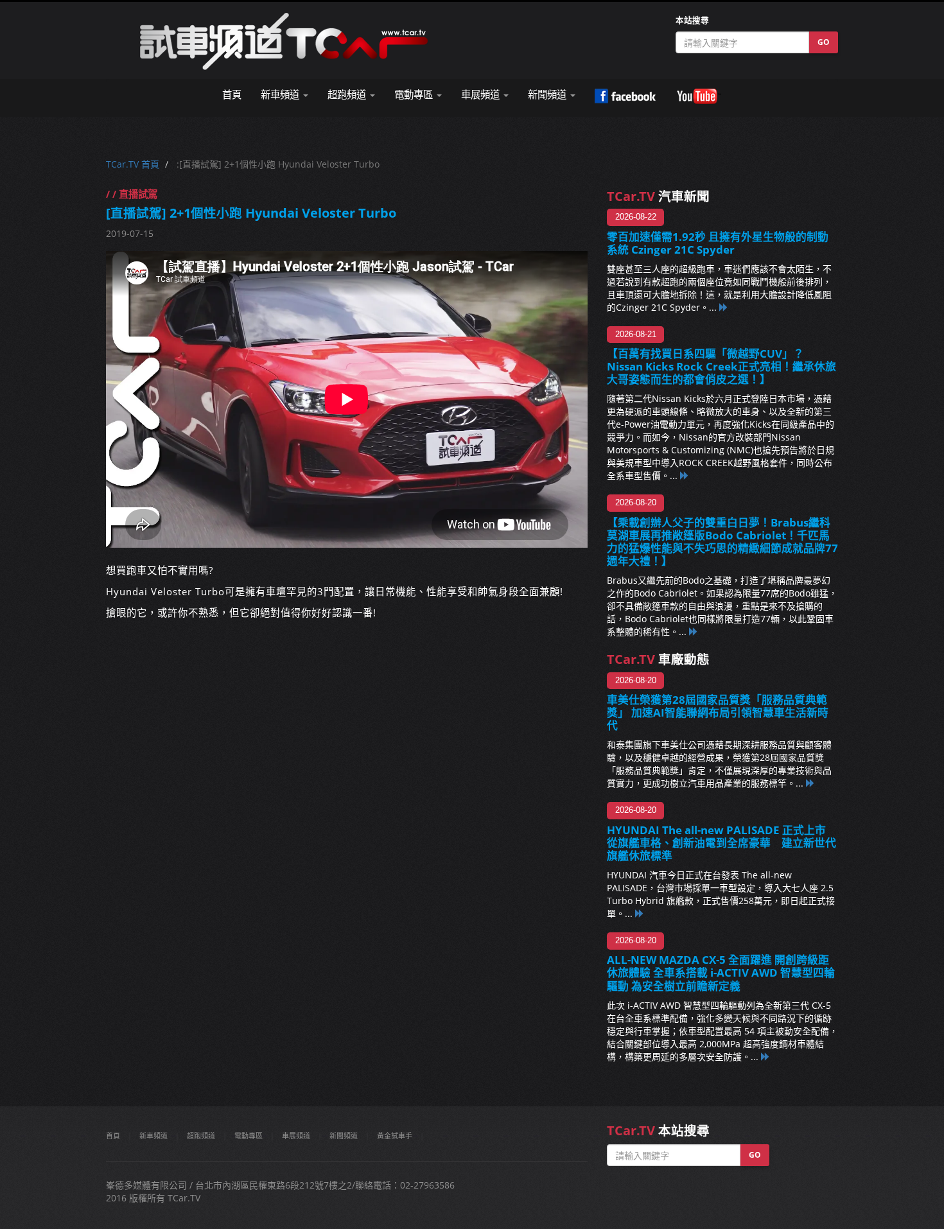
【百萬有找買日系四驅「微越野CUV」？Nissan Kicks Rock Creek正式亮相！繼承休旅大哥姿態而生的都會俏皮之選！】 (721, 366)
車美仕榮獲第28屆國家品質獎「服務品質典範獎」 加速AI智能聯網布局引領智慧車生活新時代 (717, 712)
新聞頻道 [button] (548, 94)
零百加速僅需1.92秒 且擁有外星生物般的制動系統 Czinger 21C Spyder (717, 243)
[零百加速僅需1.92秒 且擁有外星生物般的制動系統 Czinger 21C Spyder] (723, 307)
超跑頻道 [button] (348, 94)
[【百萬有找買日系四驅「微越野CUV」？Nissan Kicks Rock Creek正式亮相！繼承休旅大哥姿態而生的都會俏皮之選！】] (684, 475)
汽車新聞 (658, 196)
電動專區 (248, 1135)
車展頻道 (296, 1135)
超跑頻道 (201, 1135)
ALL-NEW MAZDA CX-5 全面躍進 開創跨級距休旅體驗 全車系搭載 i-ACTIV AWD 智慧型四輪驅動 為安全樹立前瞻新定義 (721, 972)
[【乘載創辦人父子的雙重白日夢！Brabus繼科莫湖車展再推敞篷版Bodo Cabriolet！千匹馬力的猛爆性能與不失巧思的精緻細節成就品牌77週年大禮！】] (693, 631)
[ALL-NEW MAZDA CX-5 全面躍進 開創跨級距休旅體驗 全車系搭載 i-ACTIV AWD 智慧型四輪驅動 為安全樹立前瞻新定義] (765, 1056)
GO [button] (823, 42)
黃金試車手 (394, 1135)
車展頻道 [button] (481, 94)
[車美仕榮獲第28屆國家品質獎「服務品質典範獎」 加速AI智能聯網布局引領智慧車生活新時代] (810, 783)
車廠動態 (658, 659)
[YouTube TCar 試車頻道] (698, 96)
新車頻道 (153, 1135)
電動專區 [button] (414, 94)
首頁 (231, 94)
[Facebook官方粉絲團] (625, 96)
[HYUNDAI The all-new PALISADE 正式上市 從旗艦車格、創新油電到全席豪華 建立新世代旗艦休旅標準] (639, 913)
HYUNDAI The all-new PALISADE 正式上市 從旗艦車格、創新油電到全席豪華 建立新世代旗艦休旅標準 (721, 843)
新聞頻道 (343, 1135)
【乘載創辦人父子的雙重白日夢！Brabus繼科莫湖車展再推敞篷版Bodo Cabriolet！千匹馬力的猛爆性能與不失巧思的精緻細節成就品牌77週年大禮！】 (722, 541)
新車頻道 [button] (281, 94)
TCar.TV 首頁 (132, 164)
